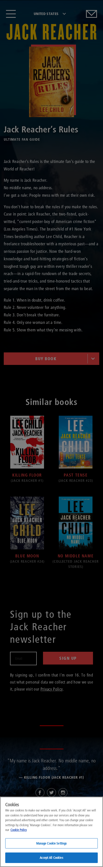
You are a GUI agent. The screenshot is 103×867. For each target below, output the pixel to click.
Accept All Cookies (51, 857)
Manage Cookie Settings (51, 843)
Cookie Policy (18, 830)
